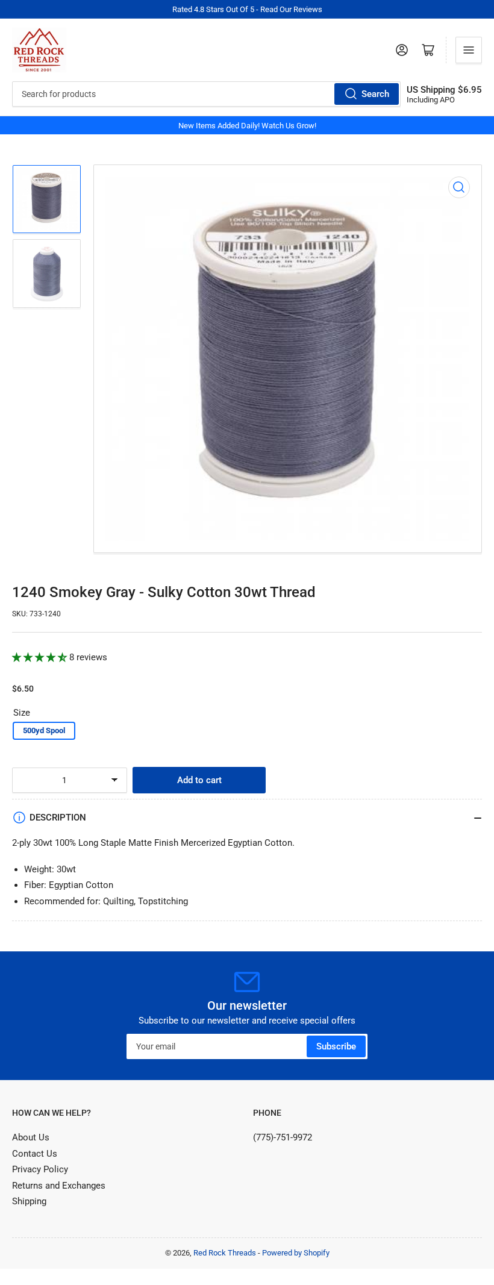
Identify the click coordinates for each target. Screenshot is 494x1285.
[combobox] (206, 94)
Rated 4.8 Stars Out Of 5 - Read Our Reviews (247, 9)
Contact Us (34, 1153)
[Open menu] (468, 50)
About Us (30, 1137)
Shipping (29, 1201)
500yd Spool (44, 730)
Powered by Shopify (296, 1252)
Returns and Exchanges (58, 1185)
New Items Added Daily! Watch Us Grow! (247, 125)
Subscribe (336, 1046)
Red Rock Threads (224, 1252)
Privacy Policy (40, 1169)
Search (375, 94)
